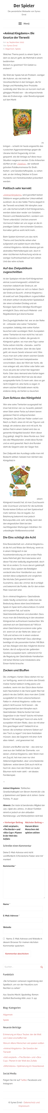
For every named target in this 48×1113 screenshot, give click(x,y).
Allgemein (9, 49)
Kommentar (9, 866)
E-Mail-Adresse (11, 915)
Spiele (18, 49)
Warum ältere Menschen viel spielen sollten (23, 1043)
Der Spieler (24, 6)
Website (7, 927)
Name (6, 904)
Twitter (23, 1080)
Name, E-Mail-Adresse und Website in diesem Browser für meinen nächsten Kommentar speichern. (22, 942)
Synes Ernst (12, 45)
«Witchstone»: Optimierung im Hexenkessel (23, 1066)
